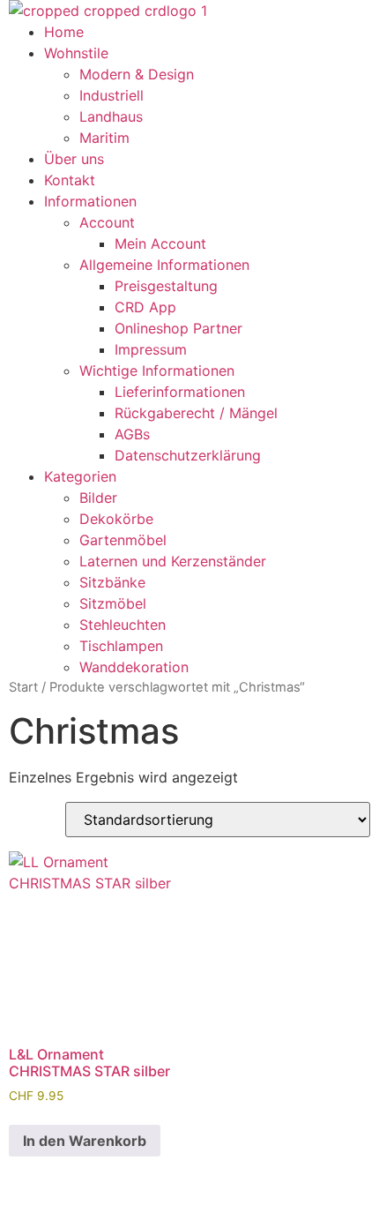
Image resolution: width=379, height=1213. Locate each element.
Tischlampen (121, 646)
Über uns (74, 159)
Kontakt (69, 180)
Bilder (98, 497)
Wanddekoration (134, 667)
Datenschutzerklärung (188, 455)
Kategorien (80, 476)
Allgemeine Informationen (164, 264)
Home (64, 32)
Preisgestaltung (166, 286)
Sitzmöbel (112, 603)
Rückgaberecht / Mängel (196, 413)
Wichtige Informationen (156, 370)
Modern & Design (136, 74)
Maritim (104, 137)
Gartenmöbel (123, 540)
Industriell (111, 95)
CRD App (145, 307)
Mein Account (160, 243)
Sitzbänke (112, 582)
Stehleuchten (122, 624)
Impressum (151, 349)
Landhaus (111, 116)
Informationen (90, 201)
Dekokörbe (116, 519)
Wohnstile (76, 53)
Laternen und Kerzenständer (172, 561)
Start (23, 687)
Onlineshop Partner (178, 328)
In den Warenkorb (84, 1140)
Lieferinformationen (180, 392)
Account (107, 222)
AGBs (132, 434)
